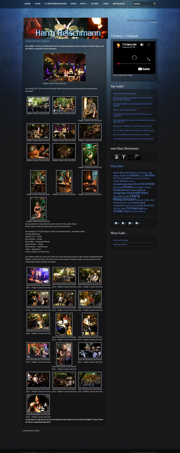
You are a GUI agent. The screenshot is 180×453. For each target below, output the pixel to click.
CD (115, 178)
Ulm (131, 211)
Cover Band (119, 181)
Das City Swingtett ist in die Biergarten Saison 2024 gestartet (132, 105)
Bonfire (150, 175)
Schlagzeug (135, 208)
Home (28, 4)
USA (135, 212)
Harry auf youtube (120, 244)
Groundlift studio (121, 196)
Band (134, 175)
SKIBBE (118, 211)
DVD (135, 187)
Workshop (141, 211)
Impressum (119, 4)
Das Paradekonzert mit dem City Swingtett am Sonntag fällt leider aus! (134, 121)
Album (116, 172)
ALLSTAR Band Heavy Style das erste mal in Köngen (133, 139)
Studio (95, 4)
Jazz (152, 200)
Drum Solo (117, 166)
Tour (37, 4)
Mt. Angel (128, 203)
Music (135, 202)
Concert (146, 178)
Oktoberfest (118, 205)
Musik (142, 202)
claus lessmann (136, 178)
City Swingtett (124, 178)
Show (145, 209)
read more (154, 22)
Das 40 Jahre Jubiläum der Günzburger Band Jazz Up (134, 130)
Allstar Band (125, 172)
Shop (73, 4)
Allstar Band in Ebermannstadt (124, 94)
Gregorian (120, 192)
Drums (128, 187)
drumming (117, 187)
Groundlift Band (137, 193)
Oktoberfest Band (131, 206)
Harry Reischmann (126, 198)
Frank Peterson (138, 190)
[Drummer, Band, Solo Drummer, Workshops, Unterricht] (65, 28)
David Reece (130, 181)
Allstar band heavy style (141, 173)
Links (106, 4)
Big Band (142, 176)
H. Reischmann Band (56, 4)
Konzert (117, 202)
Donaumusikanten (123, 184)
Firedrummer (121, 190)
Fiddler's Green (144, 187)
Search (154, 3)
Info (83, 4)
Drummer (148, 184)
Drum (137, 183)
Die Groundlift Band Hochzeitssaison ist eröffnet (131, 135)
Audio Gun (125, 175)
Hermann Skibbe (143, 200)
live (122, 203)
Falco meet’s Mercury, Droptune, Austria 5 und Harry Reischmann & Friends (133, 99)
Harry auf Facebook (120, 240)
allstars (116, 176)
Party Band (143, 205)
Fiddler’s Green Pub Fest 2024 (125, 110)
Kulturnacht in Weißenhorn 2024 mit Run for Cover (132, 126)
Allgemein (46, 41)
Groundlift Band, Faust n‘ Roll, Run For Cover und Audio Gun (132, 115)
